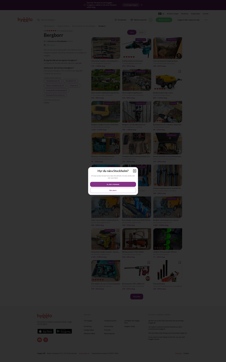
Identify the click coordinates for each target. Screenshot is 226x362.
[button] (134, 170)
